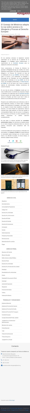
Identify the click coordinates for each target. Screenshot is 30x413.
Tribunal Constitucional (7, 333)
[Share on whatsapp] (20, 141)
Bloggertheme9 (15, 410)
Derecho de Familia (6, 221)
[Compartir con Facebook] (9, 141)
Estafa (3, 275)
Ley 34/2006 (15, 74)
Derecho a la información (8, 215)
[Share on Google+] (17, 141)
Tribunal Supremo (6, 336)
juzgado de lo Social (7, 339)
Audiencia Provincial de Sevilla (9, 309)
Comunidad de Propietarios (8, 206)
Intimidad (4, 281)
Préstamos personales (7, 235)
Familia (3, 230)
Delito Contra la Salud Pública (9, 258)
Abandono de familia (7, 252)
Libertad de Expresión (7, 284)
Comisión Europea (18, 63)
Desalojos (4, 269)
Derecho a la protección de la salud (10, 266)
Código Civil (4, 209)
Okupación (4, 286)
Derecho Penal (5, 260)
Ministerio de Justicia (7, 325)
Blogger (27, 410)
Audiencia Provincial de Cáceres (9, 306)
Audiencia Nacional (6, 303)
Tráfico (3, 292)
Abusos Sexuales (6, 255)
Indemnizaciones (6, 232)
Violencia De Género (6, 295)
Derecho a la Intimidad (7, 212)
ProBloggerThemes (5, 410)
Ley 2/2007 (20, 80)
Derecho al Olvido (6, 218)
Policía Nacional (5, 328)
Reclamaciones (5, 238)
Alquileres (4, 201)
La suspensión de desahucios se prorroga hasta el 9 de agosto (14, 192)
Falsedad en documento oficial (9, 278)
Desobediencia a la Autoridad (9, 272)
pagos (3, 244)
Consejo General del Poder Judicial (10, 317)
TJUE (3, 331)
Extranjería (4, 227)
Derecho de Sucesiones (7, 224)
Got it (19, 11)
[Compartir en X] (13, 141)
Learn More (13, 11)
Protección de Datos (7, 289)
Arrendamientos (6, 204)
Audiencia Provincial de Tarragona (10, 312)
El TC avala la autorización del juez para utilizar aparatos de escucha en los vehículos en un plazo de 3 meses (14, 161)
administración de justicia (8, 241)
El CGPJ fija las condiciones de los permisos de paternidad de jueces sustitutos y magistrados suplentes (14, 176)
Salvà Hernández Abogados (16, 408)
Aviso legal (12, 400)
